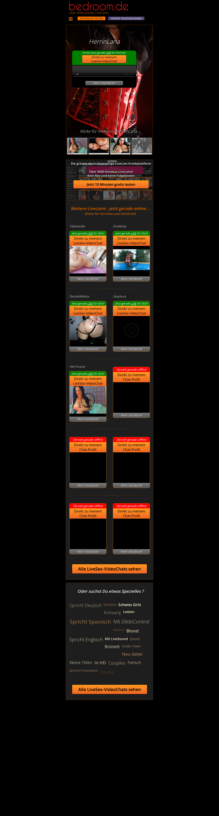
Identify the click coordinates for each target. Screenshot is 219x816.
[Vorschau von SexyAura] (131, 330)
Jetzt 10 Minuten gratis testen (111, 184)
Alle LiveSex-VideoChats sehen (109, 569)
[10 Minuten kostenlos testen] (74, 17)
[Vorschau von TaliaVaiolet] (88, 272)
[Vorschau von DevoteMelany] (88, 342)
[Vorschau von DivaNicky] (131, 272)
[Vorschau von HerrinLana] (88, 412)
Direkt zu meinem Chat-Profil (131, 377)
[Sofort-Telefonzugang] (76, 17)
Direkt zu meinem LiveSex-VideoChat (104, 59)
